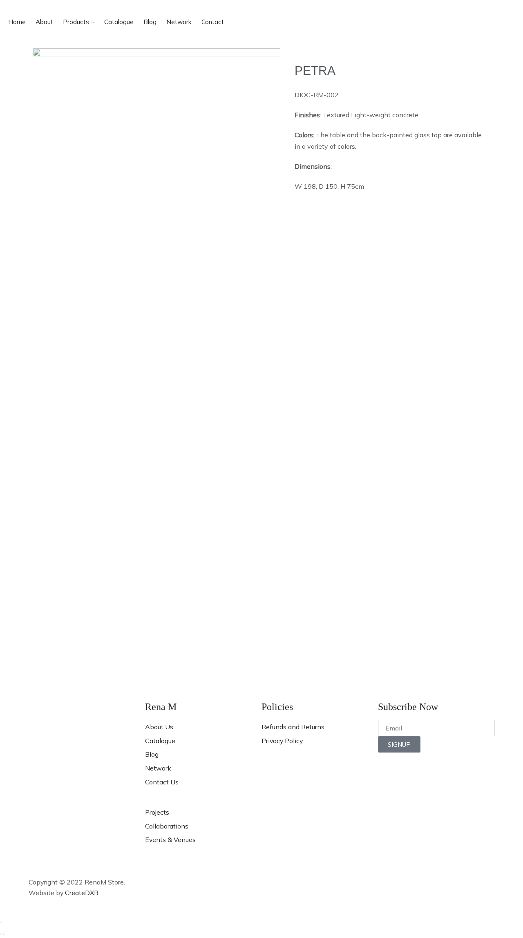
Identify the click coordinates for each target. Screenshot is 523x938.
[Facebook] (39, 836)
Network (179, 22)
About (44, 22)
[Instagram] (61, 836)
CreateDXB (81, 893)
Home (17, 22)
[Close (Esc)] (1, 922)
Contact (212, 22)
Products (76, 22)
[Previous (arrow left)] (1, 934)
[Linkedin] (83, 836)
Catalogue (119, 22)
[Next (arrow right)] (4, 934)
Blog (149, 22)
